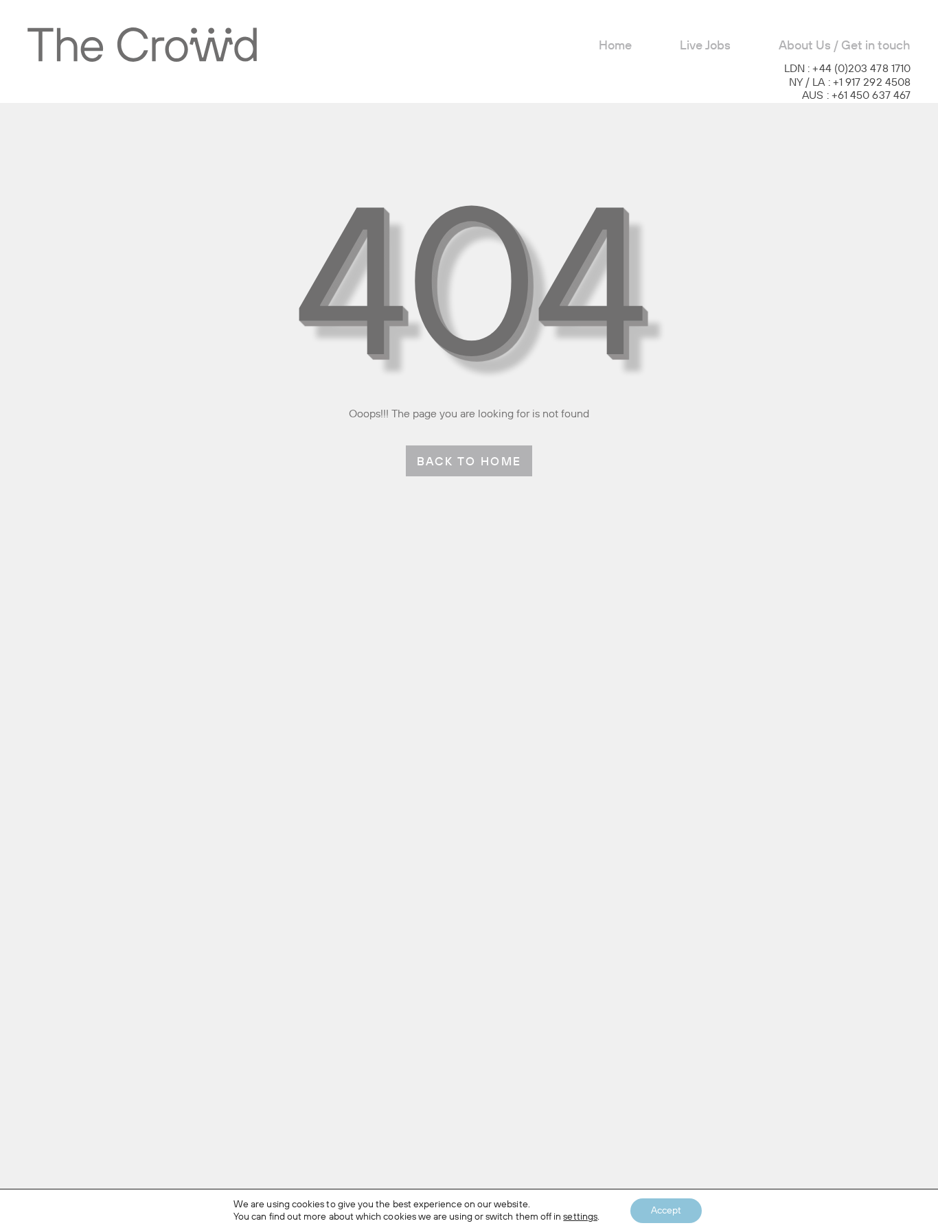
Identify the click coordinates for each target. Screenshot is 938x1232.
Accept (666, 1211)
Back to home (469, 462)
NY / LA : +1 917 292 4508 (850, 83)
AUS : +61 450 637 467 (856, 96)
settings (580, 1217)
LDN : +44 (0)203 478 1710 (847, 69)
